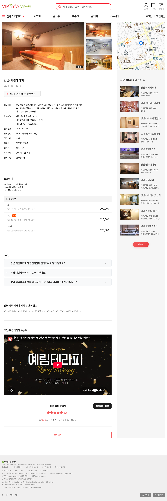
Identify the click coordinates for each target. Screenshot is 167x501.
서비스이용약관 (17, 467)
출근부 (56, 16)
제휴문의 (159, 495)
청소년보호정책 (60, 467)
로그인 (148, 16)
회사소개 (5, 467)
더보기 (141, 244)
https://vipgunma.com (19, 487)
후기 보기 (57, 435)
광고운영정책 (46, 467)
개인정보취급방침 (32, 467)
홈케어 (94, 16)
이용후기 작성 (102, 406)
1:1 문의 (145, 495)
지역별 (37, 16)
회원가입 (160, 16)
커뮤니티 (114, 16)
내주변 (75, 16)
